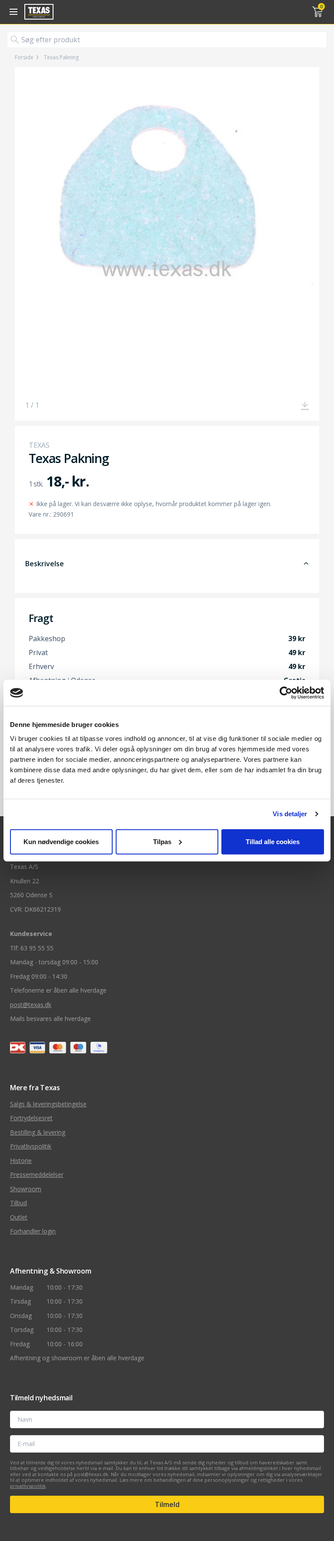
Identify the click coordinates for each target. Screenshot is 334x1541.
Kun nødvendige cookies (61, 841)
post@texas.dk (30, 1004)
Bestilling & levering (37, 1132)
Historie (21, 1160)
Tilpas (162, 841)
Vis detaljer (290, 814)
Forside (24, 57)
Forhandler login (33, 1231)
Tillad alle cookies (273, 841)
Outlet (18, 1217)
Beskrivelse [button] (44, 563)
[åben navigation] (12, 12)
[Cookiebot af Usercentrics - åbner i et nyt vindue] (286, 693)
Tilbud (18, 1203)
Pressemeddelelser (36, 1174)
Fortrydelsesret (31, 1118)
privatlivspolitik (28, 1486)
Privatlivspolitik (30, 1146)
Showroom (25, 1189)
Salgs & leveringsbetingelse (48, 1104)
